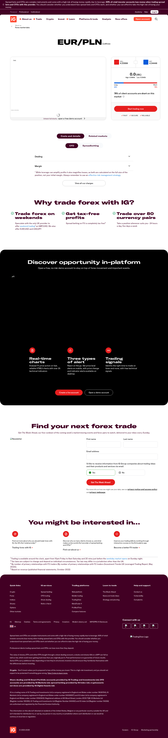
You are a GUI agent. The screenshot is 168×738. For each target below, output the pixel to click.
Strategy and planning (111, 600)
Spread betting (46, 592)
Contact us (138, 592)
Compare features (79, 611)
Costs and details (70, 136)
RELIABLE (146, 115)
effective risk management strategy (104, 175)
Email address (92, 451)
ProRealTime (77, 607)
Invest (61, 19)
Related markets (98, 136)
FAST (125, 115)
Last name (128, 439)
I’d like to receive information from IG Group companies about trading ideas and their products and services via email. (120, 464)
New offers (121, 19)
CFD (71, 145)
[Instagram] (136, 626)
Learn (72, 19)
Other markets (15, 611)
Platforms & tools (88, 19)
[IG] (13, 19)
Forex (12, 596)
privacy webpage (97, 492)
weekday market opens (117, 558)
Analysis (106, 19)
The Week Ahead (109, 592)
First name (91, 439)
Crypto (50, 19)
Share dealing (46, 600)
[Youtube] (145, 626)
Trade (39, 19)
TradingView (76, 600)
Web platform (77, 592)
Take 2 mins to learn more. (57, 673)
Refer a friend (46, 604)
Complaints (138, 600)
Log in (154, 12)
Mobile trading (77, 596)
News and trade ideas (111, 596)
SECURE (134, 115)
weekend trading (27, 226)
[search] (156, 19)
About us (26, 19)
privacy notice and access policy (142, 489)
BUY (150, 61)
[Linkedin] (154, 626)
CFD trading (45, 596)
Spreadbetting (91, 145)
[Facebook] (126, 626)
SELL (121, 61)
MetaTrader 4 (77, 604)
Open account (143, 19)
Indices (12, 600)
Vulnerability (138, 596)
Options (13, 607)
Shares (12, 604)
